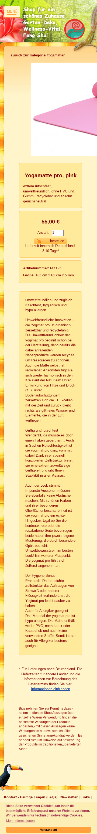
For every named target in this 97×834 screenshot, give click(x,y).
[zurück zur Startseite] (46, 22)
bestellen (57, 241)
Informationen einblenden (50, 689)
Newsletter (69, 797)
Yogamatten (38, 55)
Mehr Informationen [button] (20, 820)
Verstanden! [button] (48, 829)
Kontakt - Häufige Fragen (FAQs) (30, 797)
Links (85, 797)
